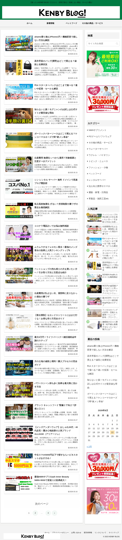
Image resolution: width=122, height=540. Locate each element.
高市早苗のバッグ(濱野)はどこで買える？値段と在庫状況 (103, 358)
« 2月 (89, 446)
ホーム (47, 532)
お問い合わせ (76, 532)
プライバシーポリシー (60, 532)
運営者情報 (88, 532)
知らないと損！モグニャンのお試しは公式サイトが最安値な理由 (102, 384)
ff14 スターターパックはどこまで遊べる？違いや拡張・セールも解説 (102, 370)
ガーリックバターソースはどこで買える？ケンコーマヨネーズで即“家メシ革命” (102, 398)
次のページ (41, 503)
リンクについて (100, 532)
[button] (117, 43)
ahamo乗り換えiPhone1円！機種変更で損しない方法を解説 (103, 348)
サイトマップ (114, 532)
